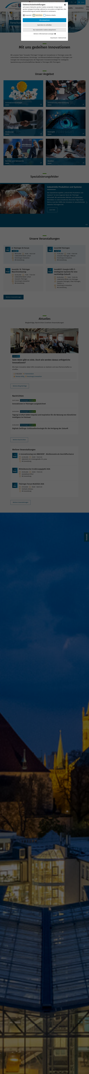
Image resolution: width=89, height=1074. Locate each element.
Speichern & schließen (44, 25)
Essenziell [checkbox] (28, 15)
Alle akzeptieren (44, 20)
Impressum (53, 38)
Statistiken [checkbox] (38, 15)
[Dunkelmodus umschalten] (65, 4)
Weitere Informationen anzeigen (44, 34)
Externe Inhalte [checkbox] (51, 15)
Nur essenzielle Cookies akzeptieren (44, 30)
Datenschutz (62, 38)
